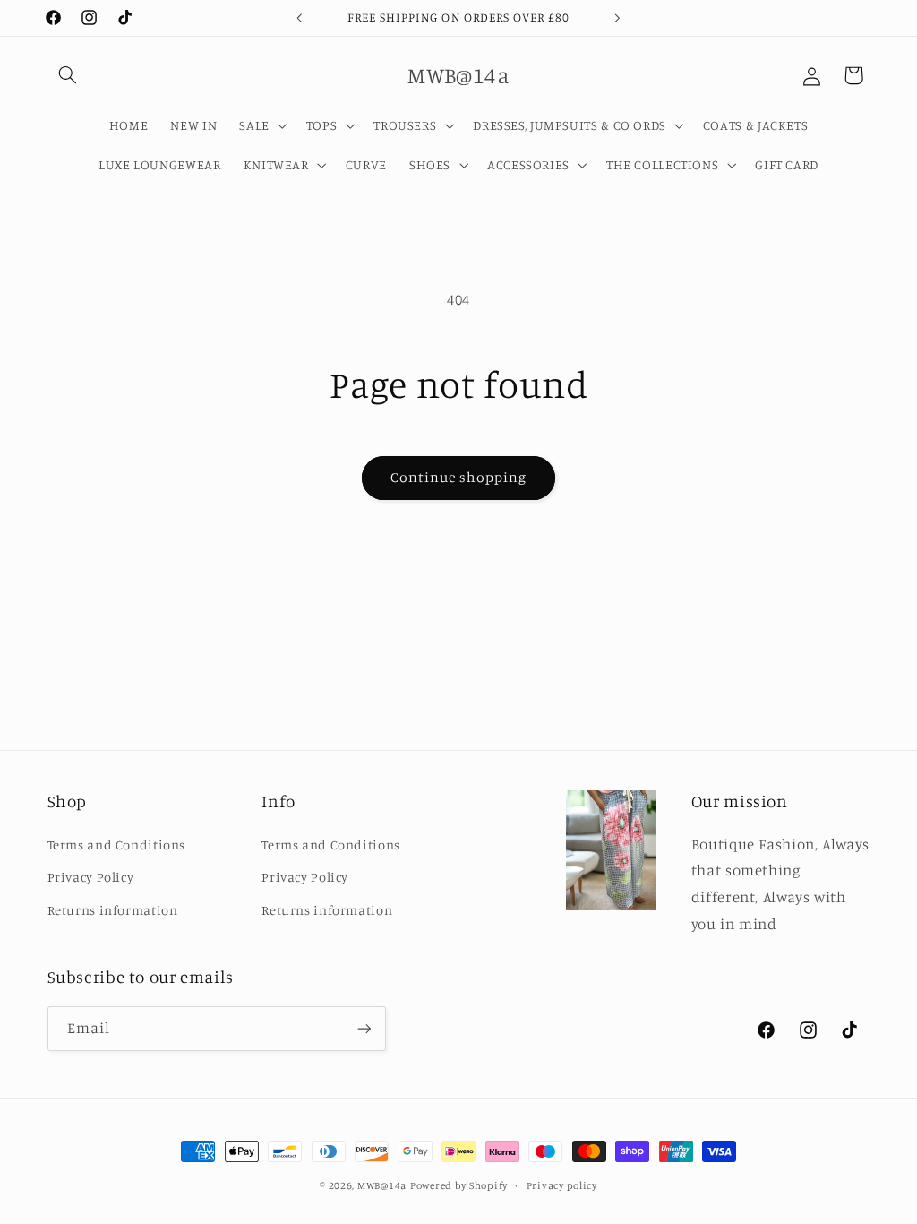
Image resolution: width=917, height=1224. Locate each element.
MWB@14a (382, 1185)
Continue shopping (458, 477)
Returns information (112, 910)
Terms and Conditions (116, 844)
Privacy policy (562, 1185)
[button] (68, 75)
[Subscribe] (363, 1028)
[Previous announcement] (299, 18)
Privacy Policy (90, 876)
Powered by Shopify (459, 1185)
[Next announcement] (618, 18)
